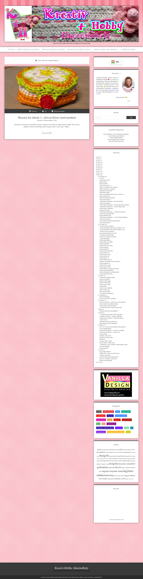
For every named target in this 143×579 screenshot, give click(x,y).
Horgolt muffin (103, 334)
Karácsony (117, 420)
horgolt (104, 455)
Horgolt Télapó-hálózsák (116, 137)
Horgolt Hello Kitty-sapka (106, 274)
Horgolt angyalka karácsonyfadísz (116, 139)
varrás (130, 479)
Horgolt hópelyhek (104, 249)
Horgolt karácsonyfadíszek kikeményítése (110, 221)
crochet (120, 449)
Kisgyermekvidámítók (105, 351)
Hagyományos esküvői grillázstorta (108, 323)
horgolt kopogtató (114, 458)
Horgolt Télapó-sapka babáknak (116, 136)
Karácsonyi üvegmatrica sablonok (108, 236)
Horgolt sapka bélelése (105, 240)
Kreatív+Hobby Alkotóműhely (105, 49)
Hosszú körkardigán (105, 297)
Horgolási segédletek (121, 416)
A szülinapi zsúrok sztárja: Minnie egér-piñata (111, 314)
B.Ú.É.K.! (102, 178)
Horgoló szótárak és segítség (53, 49)
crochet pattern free (110, 452)
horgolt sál (99, 461)
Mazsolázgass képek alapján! (79, 49)
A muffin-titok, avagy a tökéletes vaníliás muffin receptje (113, 344)
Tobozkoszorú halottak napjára (107, 277)
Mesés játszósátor (104, 348)
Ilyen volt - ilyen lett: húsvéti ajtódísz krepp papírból (112, 327)
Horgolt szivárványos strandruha (108, 298)
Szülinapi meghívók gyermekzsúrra (108, 321)
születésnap (110, 479)
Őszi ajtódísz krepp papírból (106, 293)
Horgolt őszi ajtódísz (105, 279)
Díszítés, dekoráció (108, 411)
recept (104, 478)
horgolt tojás (126, 461)
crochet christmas (127, 449)
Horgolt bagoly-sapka (105, 267)
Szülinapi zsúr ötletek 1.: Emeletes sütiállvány (111, 316)
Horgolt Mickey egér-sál (106, 259)
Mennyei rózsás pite (105, 210)
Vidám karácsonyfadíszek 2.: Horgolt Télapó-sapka (112, 206)
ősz (133, 479)
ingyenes (123, 467)
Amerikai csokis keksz (105, 355)
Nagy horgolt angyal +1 (105, 185)
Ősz (103, 424)
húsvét (118, 467)
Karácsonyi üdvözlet (105, 180)
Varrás (128, 432)
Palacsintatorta (103, 286)
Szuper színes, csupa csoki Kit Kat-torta (109, 353)
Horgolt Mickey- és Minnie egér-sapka (109, 268)
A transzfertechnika (104, 238)
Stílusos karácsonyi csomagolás (107, 189)
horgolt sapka (131, 458)
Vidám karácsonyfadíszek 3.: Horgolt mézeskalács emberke (114, 205)
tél (124, 478)
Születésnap (119, 428)
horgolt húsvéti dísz (104, 458)
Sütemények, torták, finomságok (105, 428)
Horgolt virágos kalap (105, 284)
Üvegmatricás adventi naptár (107, 235)
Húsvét (109, 420)
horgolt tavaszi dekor (116, 461)
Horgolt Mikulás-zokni (105, 215)
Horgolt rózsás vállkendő (106, 288)
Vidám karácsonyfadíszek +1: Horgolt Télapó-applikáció (114, 217)
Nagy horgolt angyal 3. (105, 203)
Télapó (126, 479)
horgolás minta (125, 463)
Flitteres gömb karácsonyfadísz (107, 197)
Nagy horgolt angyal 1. (105, 222)
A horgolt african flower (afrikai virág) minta (111, 307)
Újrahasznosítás (101, 432)
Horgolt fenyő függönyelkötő (107, 213)
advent (99, 449)
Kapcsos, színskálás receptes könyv (108, 358)
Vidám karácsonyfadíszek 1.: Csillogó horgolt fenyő (112, 212)
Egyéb (117, 411)
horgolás (114, 463)
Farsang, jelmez (126, 411)
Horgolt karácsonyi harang (106, 251)
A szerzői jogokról (128, 49)
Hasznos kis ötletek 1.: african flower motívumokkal (47, 87)
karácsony (109, 475)
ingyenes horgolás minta (112, 471)
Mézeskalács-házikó (105, 192)
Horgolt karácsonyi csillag (106, 245)
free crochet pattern (125, 452)
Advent (99, 411)
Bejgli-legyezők (103, 183)
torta (121, 479)
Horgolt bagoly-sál (104, 258)
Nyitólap (11, 49)
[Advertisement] (116, 539)
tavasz (117, 478)
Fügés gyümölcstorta (105, 196)
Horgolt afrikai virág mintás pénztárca (109, 304)
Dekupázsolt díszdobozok (106, 190)
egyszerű (117, 452)
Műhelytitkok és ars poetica (28, 49)
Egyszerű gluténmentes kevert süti (108, 233)
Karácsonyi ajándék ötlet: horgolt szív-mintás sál (112, 194)
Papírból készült (111, 424)
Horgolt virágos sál (104, 289)
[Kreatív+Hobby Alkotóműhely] (72, 40)
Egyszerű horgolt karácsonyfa (116, 141)
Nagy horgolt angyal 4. (105, 199)
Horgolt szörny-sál (104, 252)
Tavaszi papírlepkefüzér (105, 328)
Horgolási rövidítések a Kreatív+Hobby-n (110, 261)
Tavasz (126, 428)
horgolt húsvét (121, 456)
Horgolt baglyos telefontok (106, 208)
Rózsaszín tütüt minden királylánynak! (109, 357)
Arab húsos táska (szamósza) (107, 231)
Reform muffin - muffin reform (107, 343)
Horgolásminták (48, 120)
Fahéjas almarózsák (104, 243)
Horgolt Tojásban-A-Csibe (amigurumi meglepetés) (116, 134)
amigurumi (105, 450)
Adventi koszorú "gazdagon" (107, 226)
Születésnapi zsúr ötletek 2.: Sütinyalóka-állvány (111, 318)
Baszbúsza (102, 339)
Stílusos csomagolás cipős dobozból (108, 187)
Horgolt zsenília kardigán (106, 360)
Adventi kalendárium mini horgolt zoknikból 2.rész (112, 228)
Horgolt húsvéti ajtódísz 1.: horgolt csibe (110, 332)
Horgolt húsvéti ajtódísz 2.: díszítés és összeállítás (112, 330)
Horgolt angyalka (104, 247)
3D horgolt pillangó (104, 346)
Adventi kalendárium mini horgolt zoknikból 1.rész (112, 229)
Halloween (110, 416)
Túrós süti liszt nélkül (105, 291)
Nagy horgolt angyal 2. (105, 219)
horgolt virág (105, 464)
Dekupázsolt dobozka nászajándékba (109, 311)
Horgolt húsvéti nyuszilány (106, 337)
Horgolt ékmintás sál (105, 263)
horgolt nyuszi (123, 458)
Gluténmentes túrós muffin (106, 242)
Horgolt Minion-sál (104, 256)
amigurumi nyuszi (113, 449)
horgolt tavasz (106, 461)
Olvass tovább (48, 133)
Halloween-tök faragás (105, 281)
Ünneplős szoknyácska (105, 336)
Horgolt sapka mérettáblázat (106, 270)
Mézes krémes (103, 182)
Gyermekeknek (101, 416)
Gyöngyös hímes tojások (106, 341)
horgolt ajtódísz (113, 456)
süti (114, 479)
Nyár (55, 120)
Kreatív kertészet (127, 420)
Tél (132, 428)
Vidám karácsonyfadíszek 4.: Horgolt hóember (111, 201)
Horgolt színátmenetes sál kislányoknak (109, 272)
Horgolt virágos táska (105, 282)
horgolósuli (111, 467)
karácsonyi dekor (119, 476)
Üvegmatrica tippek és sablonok (116, 432)
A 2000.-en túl (103, 320)
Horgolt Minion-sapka (105, 265)
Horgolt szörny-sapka (105, 254)
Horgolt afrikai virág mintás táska (108, 305)
